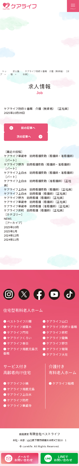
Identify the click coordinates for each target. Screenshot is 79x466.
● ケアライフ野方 (55, 343)
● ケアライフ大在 (55, 354)
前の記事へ (28, 128)
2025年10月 (11, 227)
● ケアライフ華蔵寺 (17, 405)
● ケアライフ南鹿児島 (19, 389)
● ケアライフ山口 (55, 321)
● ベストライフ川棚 (17, 321)
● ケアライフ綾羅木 (17, 326)
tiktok (69, 294)
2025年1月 (10, 231)
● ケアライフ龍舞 (55, 338)
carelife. (28, 446)
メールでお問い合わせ (19, 458)
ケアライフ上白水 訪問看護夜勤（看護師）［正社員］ (39, 189)
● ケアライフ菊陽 (55, 349)
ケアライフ (19, 6)
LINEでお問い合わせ (59, 458)
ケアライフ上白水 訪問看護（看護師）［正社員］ (36, 193)
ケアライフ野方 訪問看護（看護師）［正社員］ (34, 198)
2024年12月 (11, 235)
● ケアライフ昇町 (55, 332)
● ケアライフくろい (17, 338)
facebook (39, 294)
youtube (54, 294)
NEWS (8, 218)
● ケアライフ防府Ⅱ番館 (60, 326)
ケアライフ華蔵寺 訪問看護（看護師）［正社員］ (36, 202)
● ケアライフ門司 (16, 332)
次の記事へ (24, 136)
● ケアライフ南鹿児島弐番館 (20, 351)
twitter (24, 294)
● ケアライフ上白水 (17, 394)
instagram (8, 294)
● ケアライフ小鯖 (16, 383)
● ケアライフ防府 (16, 400)
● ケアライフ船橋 (61, 383)
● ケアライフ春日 (16, 343)
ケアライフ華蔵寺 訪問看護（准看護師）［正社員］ (37, 206)
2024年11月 (11, 239)
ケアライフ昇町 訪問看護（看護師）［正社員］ (34, 210)
